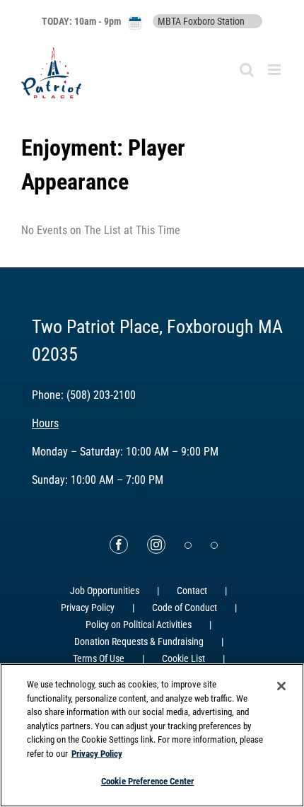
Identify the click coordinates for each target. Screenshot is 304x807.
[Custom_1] (214, 545)
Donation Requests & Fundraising (139, 641)
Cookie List (183, 658)
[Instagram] (156, 544)
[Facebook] (119, 544)
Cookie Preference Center (147, 781)
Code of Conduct (184, 607)
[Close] (281, 686)
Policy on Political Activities (139, 624)
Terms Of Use (98, 658)
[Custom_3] (188, 545)
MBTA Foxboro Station (201, 21)
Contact (192, 590)
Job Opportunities (104, 590)
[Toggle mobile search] (247, 69)
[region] (152, 735)
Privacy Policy (88, 607)
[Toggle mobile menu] (275, 69)
